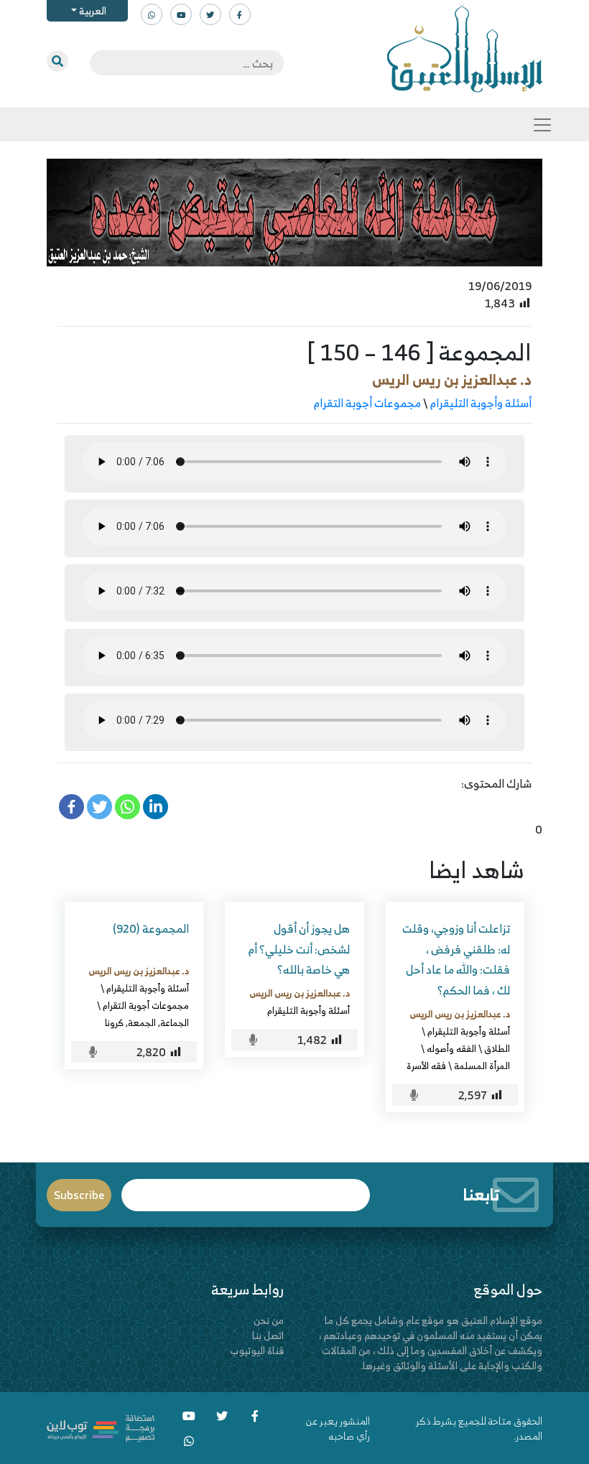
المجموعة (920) (151, 928)
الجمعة (142, 1022)
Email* (246, 1188)
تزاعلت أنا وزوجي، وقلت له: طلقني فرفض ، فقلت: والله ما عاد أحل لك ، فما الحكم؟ (456, 959)
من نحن (269, 1320)
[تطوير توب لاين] (100, 1426)
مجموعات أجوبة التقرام (367, 403)
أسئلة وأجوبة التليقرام (481, 403)
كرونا (114, 1022)
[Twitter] (99, 806)
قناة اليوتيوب (257, 1350)
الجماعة (174, 1022)
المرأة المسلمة (482, 1065)
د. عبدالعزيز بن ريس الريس (452, 379)
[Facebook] (71, 806)
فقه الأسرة (426, 1065)
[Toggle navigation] (542, 125)
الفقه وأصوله (451, 1048)
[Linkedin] (155, 806)
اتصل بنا (268, 1335)
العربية (91, 10)
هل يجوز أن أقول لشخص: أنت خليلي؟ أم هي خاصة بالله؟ (299, 949)
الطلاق (497, 1048)
